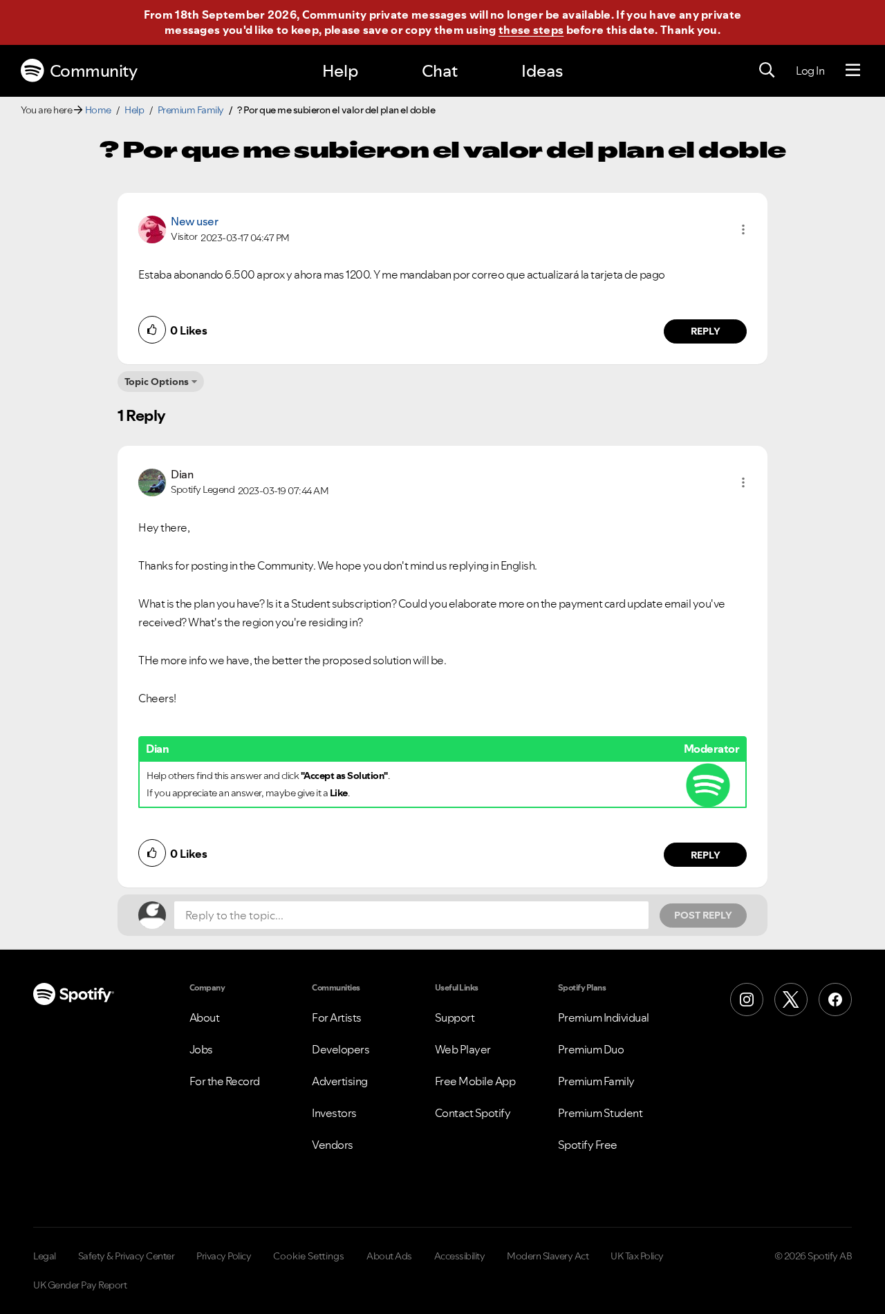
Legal (44, 1256)
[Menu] (852, 70)
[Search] (767, 70)
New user (194, 221)
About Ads (389, 1256)
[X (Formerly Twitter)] (791, 999)
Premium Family (191, 110)
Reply (705, 331)
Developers (340, 1049)
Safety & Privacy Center (126, 1256)
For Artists (337, 1017)
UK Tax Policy (637, 1256)
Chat (440, 70)
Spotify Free (587, 1144)
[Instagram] (746, 999)
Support (455, 1017)
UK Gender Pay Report (80, 1285)
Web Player (463, 1049)
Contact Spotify (473, 1112)
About (204, 1017)
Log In (810, 70)
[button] (743, 229)
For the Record (224, 1081)
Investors (334, 1112)
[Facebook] (835, 999)
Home (98, 110)
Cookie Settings (308, 1256)
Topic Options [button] (156, 381)
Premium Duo (591, 1049)
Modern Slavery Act (547, 1256)
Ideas (542, 70)
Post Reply (703, 915)
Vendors (332, 1144)
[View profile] (152, 228)
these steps (531, 29)
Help (340, 70)
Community (94, 70)
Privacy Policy (223, 1256)
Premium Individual (603, 1017)
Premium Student (600, 1112)
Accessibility (459, 1256)
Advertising (340, 1081)
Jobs (201, 1049)
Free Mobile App (475, 1081)
